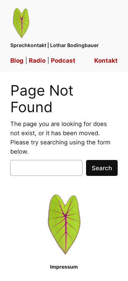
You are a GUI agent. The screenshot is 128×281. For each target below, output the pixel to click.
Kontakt (106, 60)
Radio (37, 60)
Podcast (63, 60)
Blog (16, 60)
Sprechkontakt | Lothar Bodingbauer (54, 45)
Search (102, 168)
